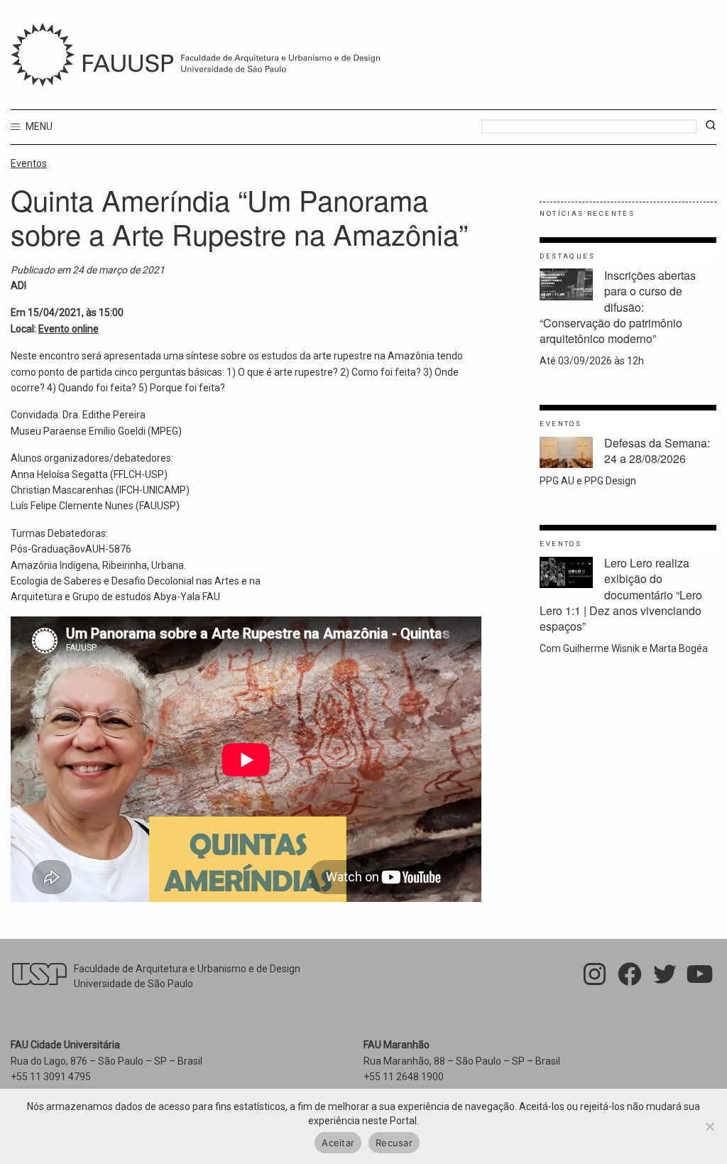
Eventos (29, 163)
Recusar (394, 1142)
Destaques (567, 256)
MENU (38, 126)
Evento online (68, 328)
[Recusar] (709, 1126)
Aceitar (338, 1142)
